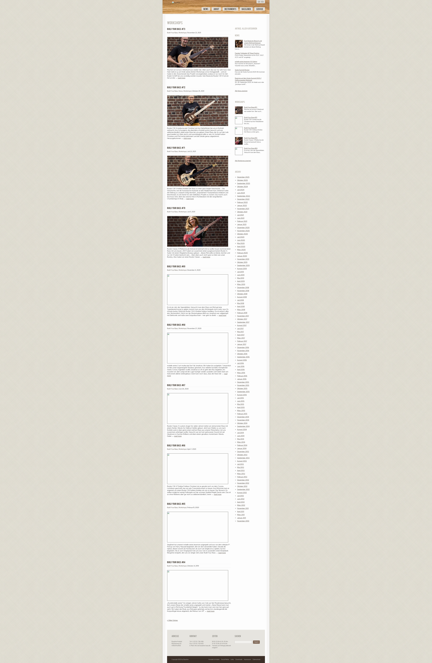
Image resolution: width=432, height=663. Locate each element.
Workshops (182, 33)
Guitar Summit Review (242, 70)
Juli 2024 (240, 190)
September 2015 (243, 391)
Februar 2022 (242, 202)
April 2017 (240, 335)
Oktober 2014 (242, 423)
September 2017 (243, 322)
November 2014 (243, 420)
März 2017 (241, 338)
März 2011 (241, 514)
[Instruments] (230, 9)
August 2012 (242, 492)
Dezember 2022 (243, 199)
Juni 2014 (240, 436)
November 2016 (243, 350)
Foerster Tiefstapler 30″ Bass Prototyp (247, 53)
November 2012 (243, 483)
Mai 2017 (240, 331)
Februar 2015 (242, 414)
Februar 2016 (242, 376)
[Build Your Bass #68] (176, 324)
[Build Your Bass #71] (176, 147)
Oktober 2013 (242, 455)
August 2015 (242, 395)
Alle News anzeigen (241, 91)
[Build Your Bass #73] (176, 29)
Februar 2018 (242, 313)
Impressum (247, 659)
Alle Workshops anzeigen (243, 161)
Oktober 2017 (242, 319)
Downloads (238, 659)
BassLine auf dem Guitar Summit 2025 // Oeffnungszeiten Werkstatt (248, 79)
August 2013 (242, 461)
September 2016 (243, 357)
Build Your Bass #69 (250, 148)
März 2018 (241, 309)
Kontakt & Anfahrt (214, 659)
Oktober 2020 (242, 234)
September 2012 (243, 489)
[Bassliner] (246, 9)
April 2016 (241, 369)
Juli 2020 (240, 237)
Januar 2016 (241, 379)
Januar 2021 (241, 224)
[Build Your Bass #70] (176, 208)
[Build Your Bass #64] (176, 562)
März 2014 (241, 442)
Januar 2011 (241, 518)
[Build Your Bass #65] (176, 503)
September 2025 (243, 183)
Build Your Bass (172, 33)
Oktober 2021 (242, 212)
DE (259, 1)
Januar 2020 (242, 256)
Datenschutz (256, 659)
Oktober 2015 (242, 388)
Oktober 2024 (242, 186)
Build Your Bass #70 (250, 138)
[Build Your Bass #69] (176, 266)
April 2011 (240, 511)
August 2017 (241, 325)
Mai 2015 (240, 404)
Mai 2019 (240, 278)
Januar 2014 (241, 448)
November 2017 (243, 316)
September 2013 (243, 458)
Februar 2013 (242, 477)
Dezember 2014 (243, 417)
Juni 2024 (241, 193)
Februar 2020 (242, 253)
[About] (216, 9)
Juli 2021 (240, 215)
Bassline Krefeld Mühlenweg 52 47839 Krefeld (177, 643)
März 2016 (241, 373)
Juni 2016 (240, 366)
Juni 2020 (241, 240)
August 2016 (242, 360)
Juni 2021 (240, 218)
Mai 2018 (240, 303)
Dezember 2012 (243, 480)
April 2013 (241, 470)
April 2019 (241, 281)
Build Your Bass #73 (250, 107)
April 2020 (241, 246)
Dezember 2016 (243, 347)
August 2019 (242, 268)
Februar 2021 (242, 221)
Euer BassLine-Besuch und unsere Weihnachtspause (253, 42)
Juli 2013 (240, 464)
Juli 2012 (240, 496)
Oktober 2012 (242, 486)
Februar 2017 (242, 341)
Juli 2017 (240, 328)
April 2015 (241, 407)
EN (262, 1)
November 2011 (243, 508)
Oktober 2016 (242, 354)
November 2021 (243, 208)
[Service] (259, 9)
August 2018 (242, 297)
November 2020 (243, 231)
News (181, 91)
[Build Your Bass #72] (176, 87)
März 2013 (241, 473)
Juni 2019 (240, 275)
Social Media (225, 659)
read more (181, 78)
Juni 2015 (240, 401)
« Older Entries (172, 620)
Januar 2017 (241, 344)
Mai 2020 (241, 243)
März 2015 (241, 410)
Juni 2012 (240, 499)
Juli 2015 (240, 398)
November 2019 (243, 259)
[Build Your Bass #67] (176, 385)
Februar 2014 (242, 445)
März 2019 (241, 284)
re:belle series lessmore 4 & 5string (246, 62)
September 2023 (243, 196)
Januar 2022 (242, 205)
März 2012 (241, 505)
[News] (206, 9)
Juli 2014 (240, 432)
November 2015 (243, 385)
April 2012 (241, 502)
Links (232, 659)
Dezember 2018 (243, 287)
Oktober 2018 (242, 294)
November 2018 (243, 290)
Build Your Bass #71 (250, 128)
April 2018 (241, 306)
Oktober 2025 (242, 180)
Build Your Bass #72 (250, 117)
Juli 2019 (240, 272)
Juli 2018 (240, 300)
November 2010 (243, 521)
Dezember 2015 (243, 382)
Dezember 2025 (243, 177)
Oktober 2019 (242, 262)
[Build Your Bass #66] (176, 445)
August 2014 (242, 429)
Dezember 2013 (243, 451)
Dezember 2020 (243, 227)
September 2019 (243, 265)
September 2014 (243, 426)
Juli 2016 (240, 363)
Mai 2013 (240, 467)
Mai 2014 (240, 439)
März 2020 (241, 249)
